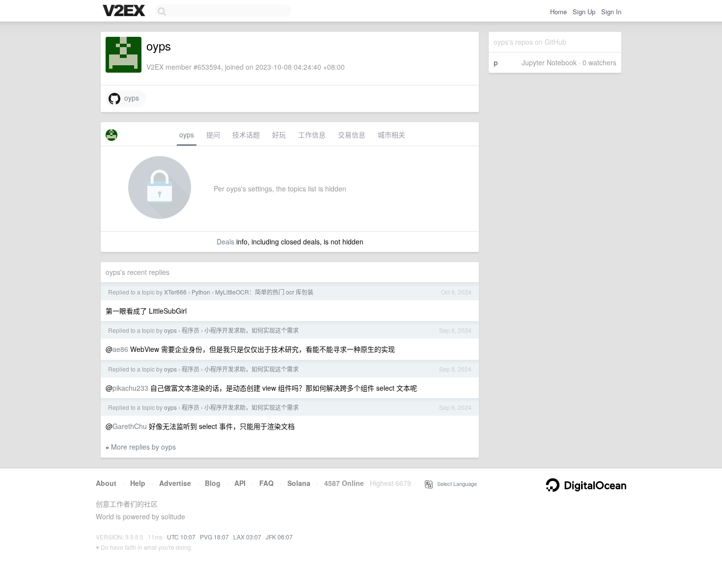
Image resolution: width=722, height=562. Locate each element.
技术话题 (246, 134)
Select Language (455, 483)
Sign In (611, 11)
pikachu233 (130, 388)
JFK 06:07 (279, 537)
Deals (225, 241)
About (106, 483)
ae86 (120, 349)
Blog (213, 483)
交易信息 (351, 134)
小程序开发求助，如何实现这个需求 (251, 330)
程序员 (190, 330)
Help (137, 483)
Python (201, 292)
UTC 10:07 (181, 537)
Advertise (175, 483)
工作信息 (312, 134)
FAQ (266, 483)
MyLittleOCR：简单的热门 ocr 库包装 (264, 292)
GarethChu (129, 426)
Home (558, 11)
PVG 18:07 (214, 537)
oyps (129, 98)
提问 (213, 134)
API (240, 483)
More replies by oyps (143, 447)
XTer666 (175, 292)
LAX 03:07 (247, 537)
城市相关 (391, 134)
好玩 (279, 134)
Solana (298, 483)
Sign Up (584, 11)
